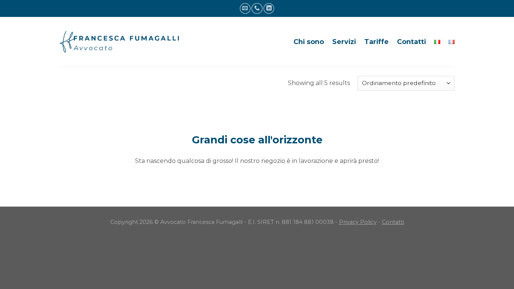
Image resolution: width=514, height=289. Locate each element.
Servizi (344, 42)
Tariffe (376, 42)
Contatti (411, 42)
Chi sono (308, 42)
